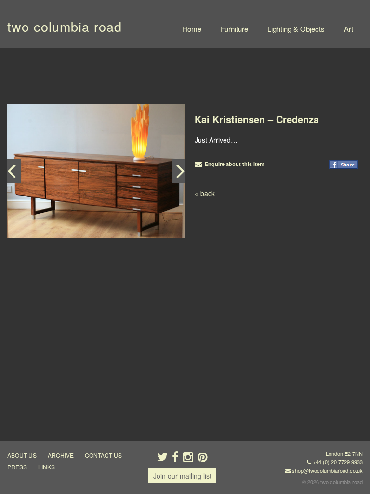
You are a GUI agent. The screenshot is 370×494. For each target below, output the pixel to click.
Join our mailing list (182, 475)
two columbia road (64, 26)
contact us (103, 455)
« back (205, 193)
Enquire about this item (233, 163)
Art (348, 29)
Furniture (234, 29)
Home (191, 29)
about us (22, 455)
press (17, 467)
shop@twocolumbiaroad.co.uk (327, 470)
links (46, 467)
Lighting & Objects (296, 29)
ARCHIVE (61, 455)
